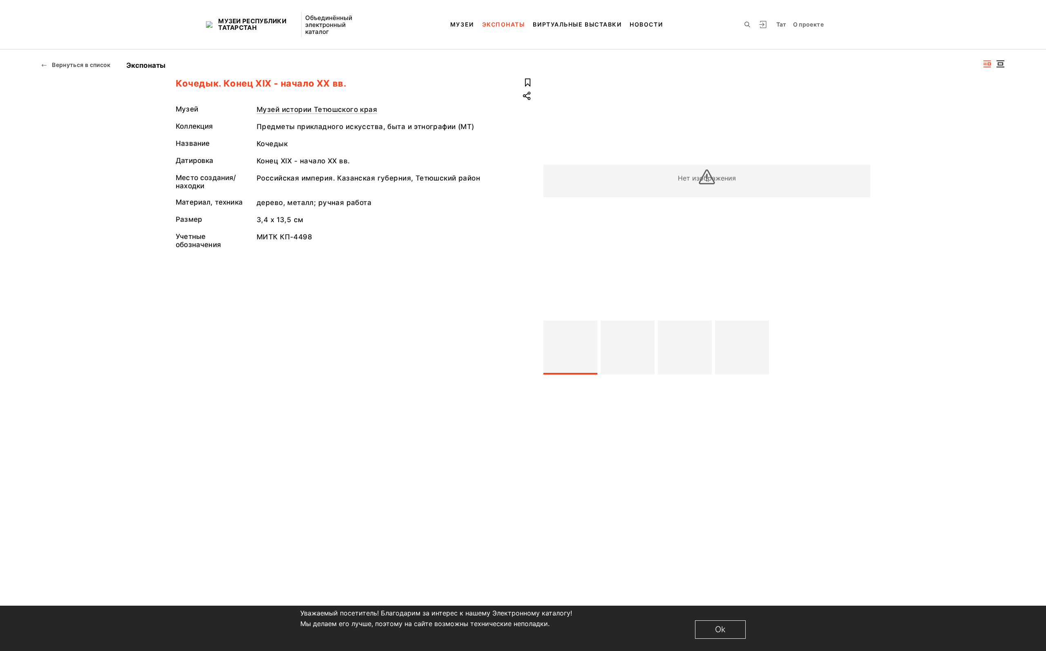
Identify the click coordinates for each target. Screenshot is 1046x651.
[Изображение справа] (987, 63)
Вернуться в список (81, 64)
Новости (646, 24)
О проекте (808, 24)
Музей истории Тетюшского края (317, 109)
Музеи (462, 24)
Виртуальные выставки (577, 24)
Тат (781, 24)
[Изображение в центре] (1000, 63)
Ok (720, 629)
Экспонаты (503, 24)
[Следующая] (860, 348)
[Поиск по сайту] (747, 24)
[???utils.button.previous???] (553, 348)
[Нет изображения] (570, 348)
